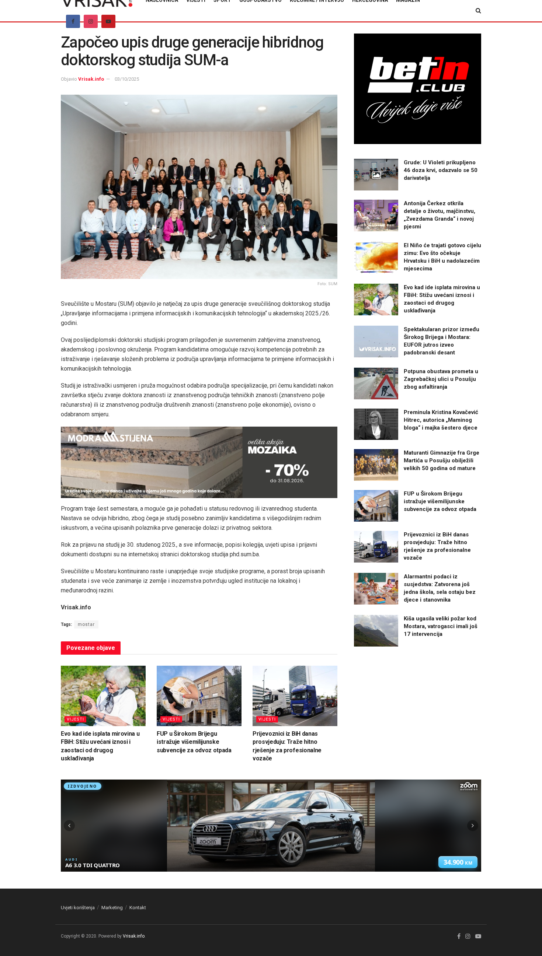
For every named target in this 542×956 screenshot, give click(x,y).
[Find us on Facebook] (73, 21)
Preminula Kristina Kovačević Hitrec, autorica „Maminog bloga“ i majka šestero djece (441, 420)
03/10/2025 (127, 79)
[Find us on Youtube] (108, 21)
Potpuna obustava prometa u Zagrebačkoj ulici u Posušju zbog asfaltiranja (441, 379)
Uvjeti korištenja (78, 907)
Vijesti (75, 719)
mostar (86, 624)
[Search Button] (478, 10)
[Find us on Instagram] (91, 21)
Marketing (112, 907)
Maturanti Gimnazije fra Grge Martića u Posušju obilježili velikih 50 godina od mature (441, 460)
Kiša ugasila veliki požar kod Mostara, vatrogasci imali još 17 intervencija (440, 626)
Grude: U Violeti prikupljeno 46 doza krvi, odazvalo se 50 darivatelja (440, 170)
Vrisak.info (91, 79)
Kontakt (137, 907)
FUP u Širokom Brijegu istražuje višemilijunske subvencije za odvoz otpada (194, 742)
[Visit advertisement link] (199, 462)
